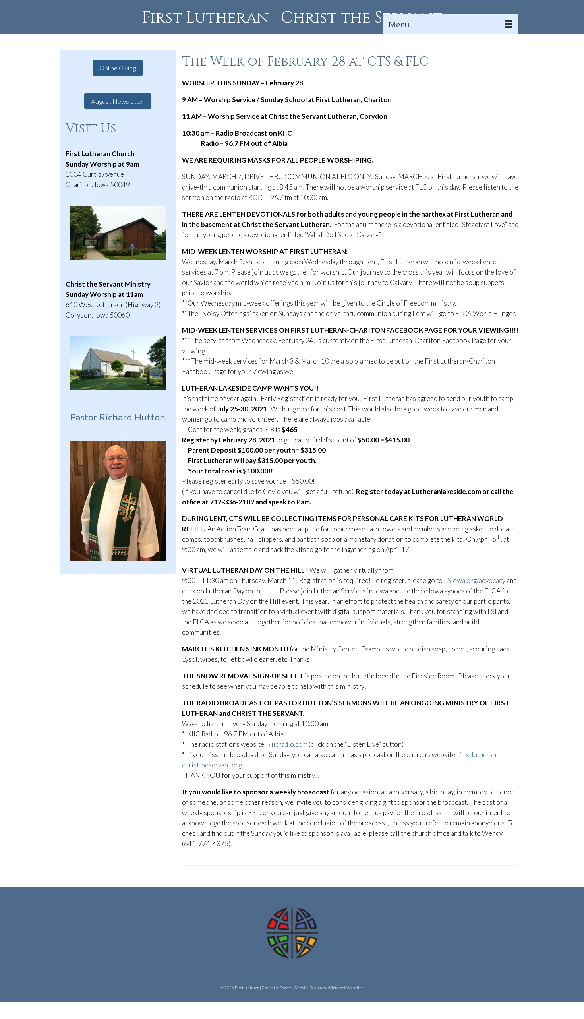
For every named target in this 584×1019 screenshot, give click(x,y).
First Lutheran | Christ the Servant (292, 18)
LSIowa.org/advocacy (474, 580)
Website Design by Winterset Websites (329, 987)
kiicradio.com (287, 744)
